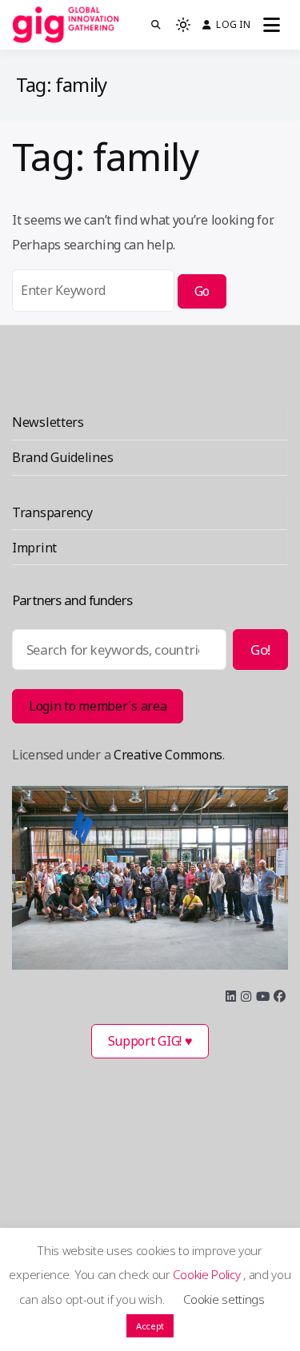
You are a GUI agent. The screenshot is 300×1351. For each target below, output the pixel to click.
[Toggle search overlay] (156, 25)
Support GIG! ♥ (150, 1041)
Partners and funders (72, 600)
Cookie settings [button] (224, 1299)
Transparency (52, 512)
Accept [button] (150, 1326)
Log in (233, 24)
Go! (260, 649)
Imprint (34, 547)
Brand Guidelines (62, 457)
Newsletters (48, 422)
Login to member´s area (97, 706)
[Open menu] (271, 25)
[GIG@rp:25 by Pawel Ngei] (150, 878)
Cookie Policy (208, 1274)
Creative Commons (168, 754)
